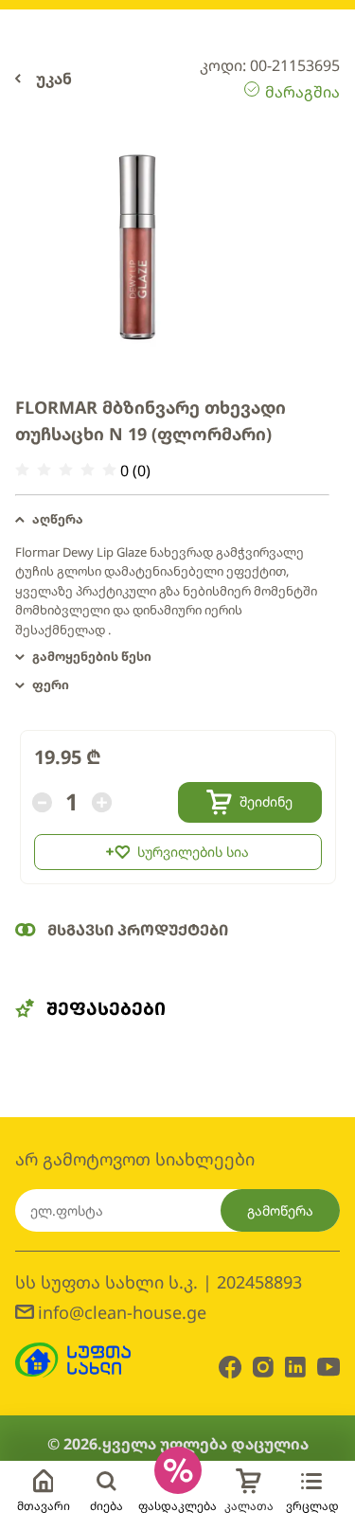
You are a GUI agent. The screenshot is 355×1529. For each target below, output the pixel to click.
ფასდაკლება (177, 1506)
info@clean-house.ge (122, 1312)
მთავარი (43, 1506)
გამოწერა (280, 1210)
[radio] (22, 470)
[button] (172, 519)
